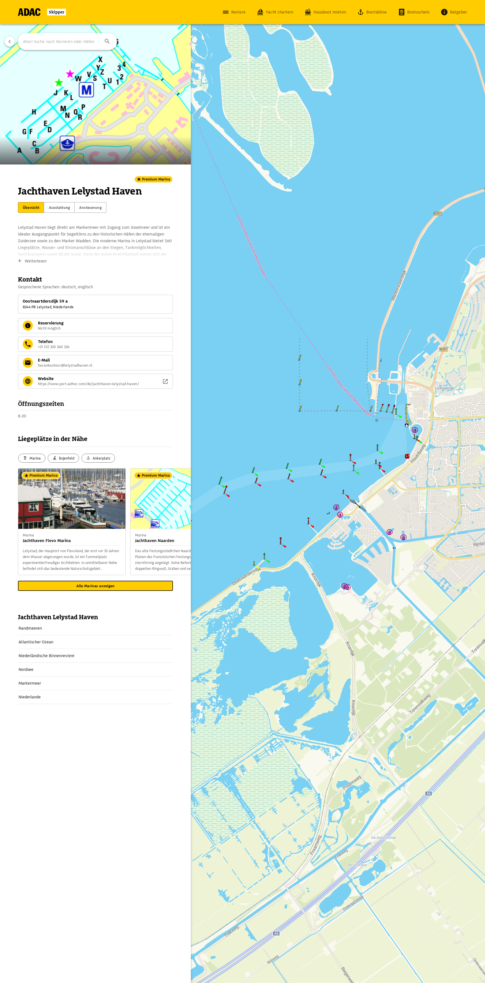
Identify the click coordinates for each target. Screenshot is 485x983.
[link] (95, 628)
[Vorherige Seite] (9, 41)
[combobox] (67, 41)
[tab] (31, 207)
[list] (95, 662)
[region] (242, 491)
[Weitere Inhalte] (179, 522)
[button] (107, 41)
